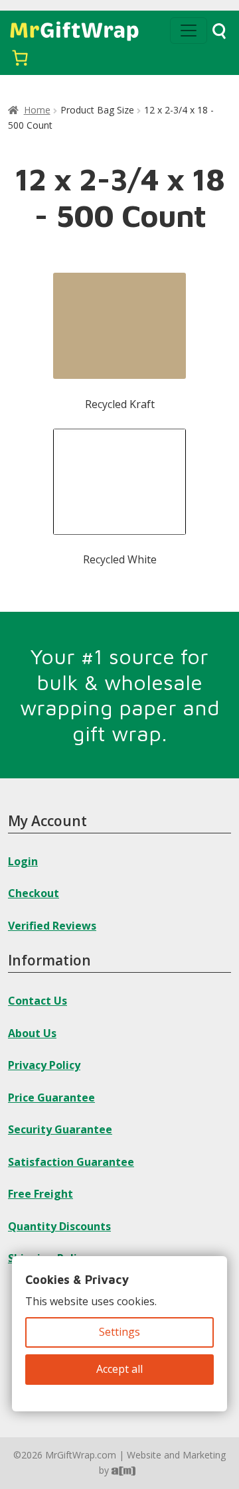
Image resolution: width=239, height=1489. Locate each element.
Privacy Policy (44, 1065)
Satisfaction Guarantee (71, 1162)
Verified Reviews (52, 925)
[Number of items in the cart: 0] (20, 58)
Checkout (33, 893)
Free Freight (40, 1193)
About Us (32, 1033)
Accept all (119, 1369)
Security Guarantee (60, 1129)
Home (37, 110)
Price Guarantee (51, 1097)
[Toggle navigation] (188, 30)
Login (23, 861)
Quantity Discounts (59, 1226)
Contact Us (37, 1000)
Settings (119, 1331)
